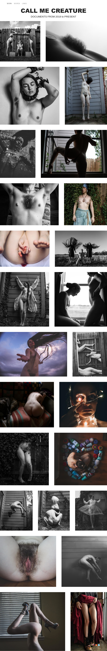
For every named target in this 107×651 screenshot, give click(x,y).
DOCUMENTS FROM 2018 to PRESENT (53, 16)
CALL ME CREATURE (53, 11)
